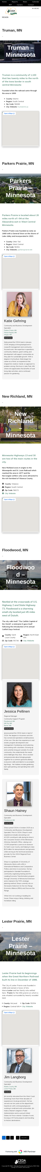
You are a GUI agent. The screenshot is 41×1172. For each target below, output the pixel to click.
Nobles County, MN (10, 1087)
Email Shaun (9, 823)
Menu (36, 8)
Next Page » (24, 1137)
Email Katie (8, 338)
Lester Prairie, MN (17, 921)
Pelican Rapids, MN (10, 332)
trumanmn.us (23, 107)
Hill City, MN (8, 723)
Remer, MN (7, 725)
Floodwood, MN (15, 550)
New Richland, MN (17, 396)
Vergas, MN (8, 335)
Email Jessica (9, 729)
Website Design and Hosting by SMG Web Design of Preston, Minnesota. (25, 1166)
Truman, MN (12, 30)
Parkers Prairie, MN (18, 163)
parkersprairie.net (25, 250)
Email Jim (8, 1092)
